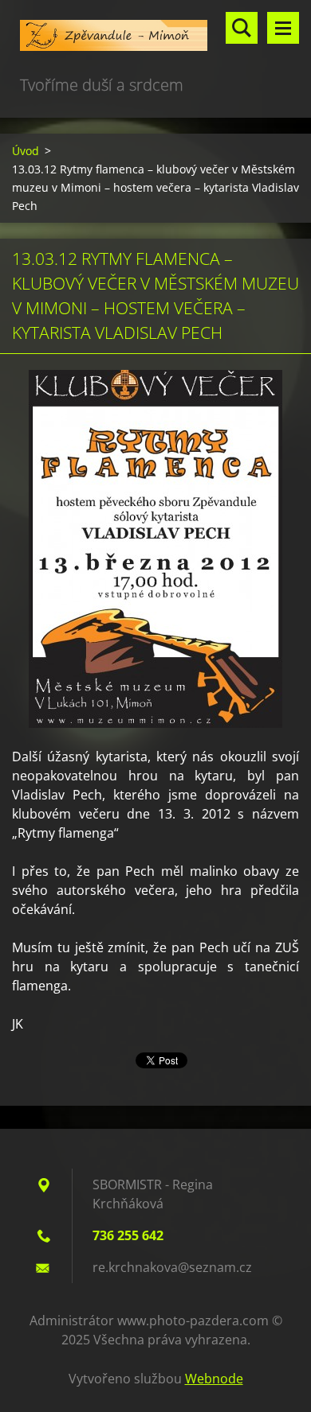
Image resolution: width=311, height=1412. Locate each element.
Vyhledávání (242, 28)
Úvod (25, 150)
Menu (283, 28)
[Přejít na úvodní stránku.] (155, 36)
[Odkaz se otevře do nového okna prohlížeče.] (155, 549)
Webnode (214, 1378)
